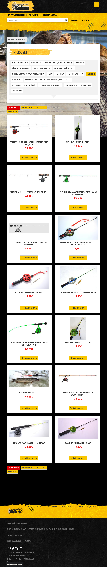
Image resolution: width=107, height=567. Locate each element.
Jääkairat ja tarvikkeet (21, 68)
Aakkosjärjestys (27, 107)
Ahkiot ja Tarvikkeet (20, 63)
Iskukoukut (79, 63)
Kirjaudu (74, 20)
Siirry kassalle (51, 15)
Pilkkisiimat (17, 79)
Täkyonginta (17, 91)
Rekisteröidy (86, 20)
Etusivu (27, 507)
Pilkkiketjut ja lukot (75, 74)
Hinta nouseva (40, 107)
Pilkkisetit (91, 74)
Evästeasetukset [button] (14, 564)
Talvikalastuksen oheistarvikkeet (78, 85)
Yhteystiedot (67, 507)
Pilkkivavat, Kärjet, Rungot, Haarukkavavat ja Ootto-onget (47, 79)
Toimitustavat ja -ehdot (87, 507)
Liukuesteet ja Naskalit (42, 68)
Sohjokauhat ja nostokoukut (50, 85)
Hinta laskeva (12, 111)
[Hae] (66, 20)
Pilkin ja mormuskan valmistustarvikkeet (28, 74)
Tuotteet (39, 507)
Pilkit (50, 74)
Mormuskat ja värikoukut (64, 68)
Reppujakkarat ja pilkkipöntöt (24, 85)
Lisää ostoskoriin (30, 157)
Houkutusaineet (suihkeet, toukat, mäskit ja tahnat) (51, 63)
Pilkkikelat (59, 74)
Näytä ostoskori (25, 15)
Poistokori (52, 507)
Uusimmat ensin (13, 107)
